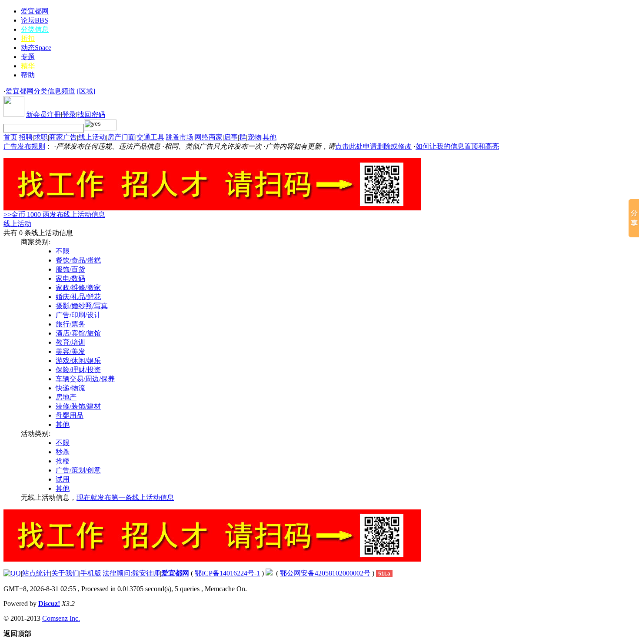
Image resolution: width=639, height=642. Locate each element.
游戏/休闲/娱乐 (78, 360)
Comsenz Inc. (61, 618)
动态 (36, 47)
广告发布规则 (24, 146)
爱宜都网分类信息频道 (40, 91)
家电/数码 (70, 278)
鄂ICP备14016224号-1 (227, 573)
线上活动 (92, 137)
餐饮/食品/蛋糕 (78, 260)
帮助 (28, 75)
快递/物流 (70, 388)
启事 (231, 137)
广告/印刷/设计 (78, 315)
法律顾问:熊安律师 (131, 573)
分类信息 (35, 29)
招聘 (26, 137)
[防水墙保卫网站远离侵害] (269, 573)
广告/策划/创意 (78, 470)
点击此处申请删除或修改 (373, 146)
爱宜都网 (35, 11)
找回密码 (91, 114)
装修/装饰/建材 (78, 406)
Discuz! (49, 603)
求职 (41, 137)
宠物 (254, 137)
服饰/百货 (70, 269)
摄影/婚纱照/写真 (82, 305)
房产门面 (121, 137)
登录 (69, 114)
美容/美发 (70, 351)
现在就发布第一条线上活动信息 (125, 497)
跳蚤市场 (179, 137)
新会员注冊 (43, 114)
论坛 (34, 20)
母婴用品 (69, 415)
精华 (28, 66)
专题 (28, 56)
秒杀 (63, 452)
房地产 (66, 397)
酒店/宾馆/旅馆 (78, 333)
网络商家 (209, 137)
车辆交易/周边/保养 (85, 379)
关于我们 (65, 573)
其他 (269, 137)
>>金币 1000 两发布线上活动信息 (54, 214)
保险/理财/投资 (78, 369)
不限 (63, 251)
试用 (63, 479)
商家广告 (63, 137)
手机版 (90, 573)
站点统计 (36, 573)
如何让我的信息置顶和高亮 (457, 146)
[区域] (86, 91)
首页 (10, 137)
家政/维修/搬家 (78, 287)
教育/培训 (70, 342)
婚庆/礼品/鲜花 (78, 296)
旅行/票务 (70, 324)
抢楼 (63, 461)
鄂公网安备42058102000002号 (325, 573)
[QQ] (12, 573)
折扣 (28, 38)
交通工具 (150, 137)
